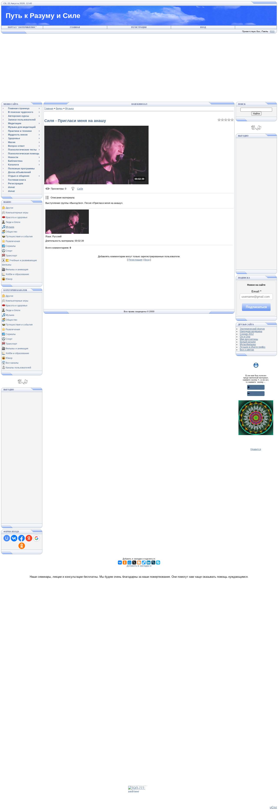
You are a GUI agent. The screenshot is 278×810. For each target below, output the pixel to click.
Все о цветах (247, 349)
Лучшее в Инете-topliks (252, 347)
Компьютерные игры (17, 212)
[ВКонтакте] (120, 562)
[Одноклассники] (125, 562)
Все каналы (12, 362)
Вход (203, 27)
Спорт (9, 250)
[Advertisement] (139, 67)
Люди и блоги (13, 222)
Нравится (255, 449)
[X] (134, 562)
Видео (59, 108)
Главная (75, 27)
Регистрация (139, 27)
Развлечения (13, 241)
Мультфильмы (248, 344)
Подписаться (256, 307)
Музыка (10, 227)
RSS (272, 31)
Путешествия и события (19, 236)
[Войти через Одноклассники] (21, 546)
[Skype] (158, 562)
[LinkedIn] (149, 562)
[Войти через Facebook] (21, 538)
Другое (9, 207)
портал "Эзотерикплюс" (22, 27)
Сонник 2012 (247, 334)
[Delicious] (144, 562)
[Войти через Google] (36, 538)
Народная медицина (251, 331)
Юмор (9, 279)
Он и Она (245, 336)
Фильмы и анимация (17, 269)
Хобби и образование (17, 274)
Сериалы (11, 246)
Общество (11, 231)
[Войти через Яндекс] (29, 538)
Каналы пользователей (18, 367)
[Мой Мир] (129, 562)
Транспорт (11, 255)
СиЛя (80, 188)
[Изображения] (67, 222)
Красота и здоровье (16, 217)
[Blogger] (139, 562)
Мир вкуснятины (249, 339)
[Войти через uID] (6, 538)
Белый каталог (248, 341)
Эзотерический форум (252, 328)
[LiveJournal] (153, 562)
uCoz (273, 807)
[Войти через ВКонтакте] (14, 538)
